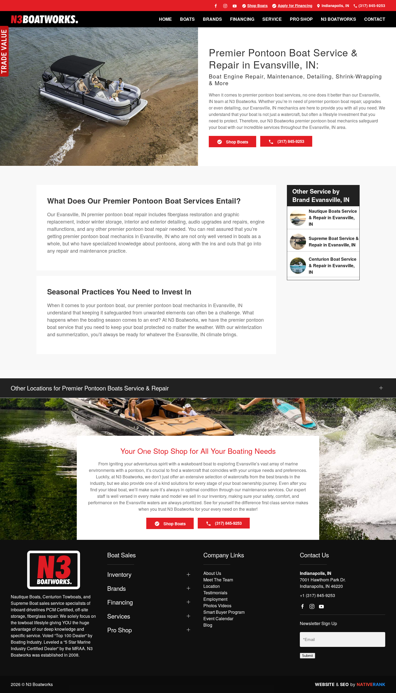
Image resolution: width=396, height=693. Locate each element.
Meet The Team (218, 580)
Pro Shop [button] (119, 630)
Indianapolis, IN (335, 5)
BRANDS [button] (212, 19)
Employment (215, 599)
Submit (307, 656)
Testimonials (215, 592)
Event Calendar (218, 618)
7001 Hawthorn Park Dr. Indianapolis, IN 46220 (323, 583)
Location (211, 586)
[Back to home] (44, 19)
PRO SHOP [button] (301, 19)
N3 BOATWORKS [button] (338, 19)
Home (165, 19)
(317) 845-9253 (371, 5)
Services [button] (118, 616)
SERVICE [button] (272, 19)
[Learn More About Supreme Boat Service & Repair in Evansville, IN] (323, 241)
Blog (207, 625)
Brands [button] (116, 588)
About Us (212, 573)
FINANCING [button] (242, 19)
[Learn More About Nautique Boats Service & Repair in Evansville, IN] (323, 217)
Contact (374, 19)
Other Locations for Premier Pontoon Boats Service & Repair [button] (90, 388)
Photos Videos (217, 605)
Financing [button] (120, 602)
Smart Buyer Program (224, 612)
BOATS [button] (187, 19)
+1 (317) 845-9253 (317, 595)
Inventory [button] (119, 574)
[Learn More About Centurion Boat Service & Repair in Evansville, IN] (323, 265)
